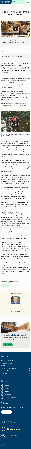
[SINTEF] (5, 2)
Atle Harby (15, 306)
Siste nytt (4, 5)
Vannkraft (5, 285)
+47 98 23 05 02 (15, 310)
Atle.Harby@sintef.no (16, 311)
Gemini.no (10, 51)
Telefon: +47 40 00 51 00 (7, 360)
